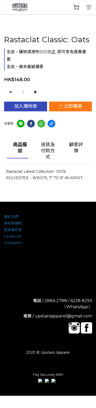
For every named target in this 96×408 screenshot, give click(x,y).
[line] (21, 123)
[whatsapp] (41, 123)
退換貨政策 (13, 230)
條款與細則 (13, 223)
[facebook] (31, 123)
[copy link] (51, 123)
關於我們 (11, 216)
